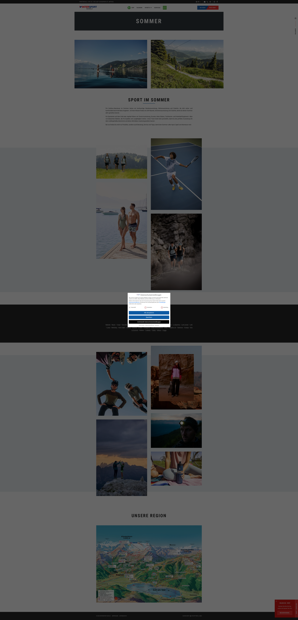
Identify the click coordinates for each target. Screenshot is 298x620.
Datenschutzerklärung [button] (149, 325)
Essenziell (133, 307)
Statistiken (149, 307)
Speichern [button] (149, 317)
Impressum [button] (157, 325)
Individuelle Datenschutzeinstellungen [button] (149, 322)
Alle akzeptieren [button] (149, 313)
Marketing (165, 307)
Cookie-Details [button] (142, 325)
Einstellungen (162, 302)
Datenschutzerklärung (134, 302)
